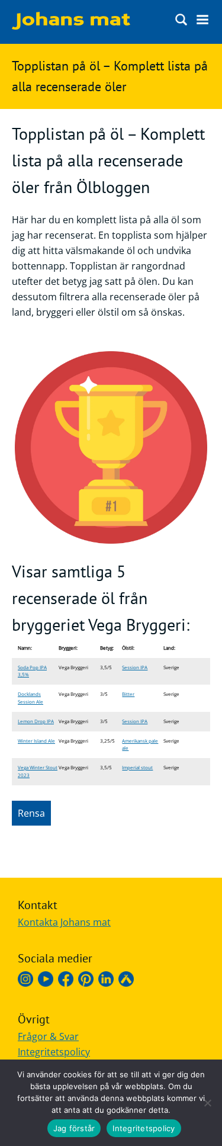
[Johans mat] (71, 26)
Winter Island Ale (36, 740)
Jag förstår (74, 1128)
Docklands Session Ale (30, 698)
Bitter (128, 694)
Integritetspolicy (54, 1051)
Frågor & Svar (48, 1036)
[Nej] (207, 1103)
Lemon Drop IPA (36, 721)
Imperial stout (137, 767)
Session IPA (134, 667)
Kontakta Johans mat (64, 922)
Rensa (31, 813)
